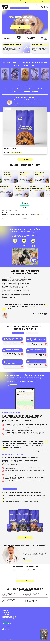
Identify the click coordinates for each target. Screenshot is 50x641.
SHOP (5, 610)
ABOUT (5, 615)
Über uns (21, 4)
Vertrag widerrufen (8, 619)
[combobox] (25, 578)
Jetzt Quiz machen (27, 560)
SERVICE (6, 613)
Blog (28, 4)
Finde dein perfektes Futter (20, 8)
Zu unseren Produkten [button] (25, 537)
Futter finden (20, 27)
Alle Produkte (25, 159)
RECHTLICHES (9, 617)
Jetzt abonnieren (25, 580)
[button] (47, 55)
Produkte (14, 4)
